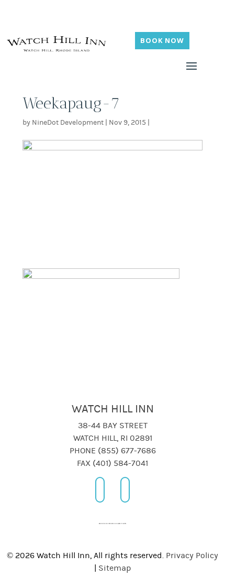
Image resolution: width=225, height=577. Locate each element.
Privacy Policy (192, 555)
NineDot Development (68, 122)
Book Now (162, 40)
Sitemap (114, 568)
